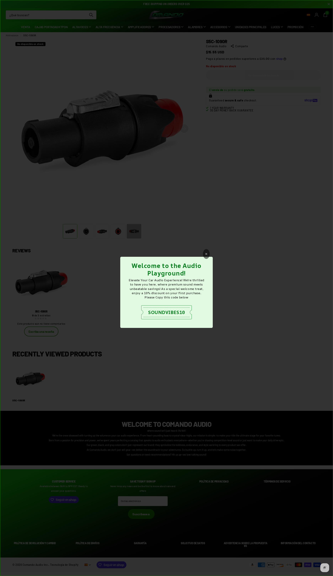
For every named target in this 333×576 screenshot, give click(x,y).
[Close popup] (206, 254)
